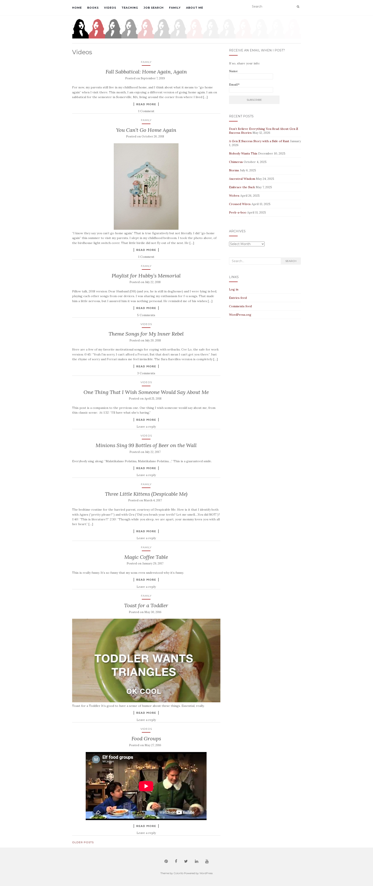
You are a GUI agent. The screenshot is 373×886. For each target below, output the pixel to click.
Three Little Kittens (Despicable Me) (146, 494)
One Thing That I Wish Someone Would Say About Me (146, 392)
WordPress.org (240, 315)
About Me (194, 7)
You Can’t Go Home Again (146, 130)
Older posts (83, 842)
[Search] (298, 6)
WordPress (206, 873)
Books (93, 7)
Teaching (130, 7)
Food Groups (146, 738)
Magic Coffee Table (146, 557)
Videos (110, 7)
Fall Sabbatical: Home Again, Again (146, 71)
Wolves (234, 196)
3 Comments (146, 373)
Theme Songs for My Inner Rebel (146, 333)
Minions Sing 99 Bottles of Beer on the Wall (146, 445)
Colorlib (178, 873)
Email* (234, 84)
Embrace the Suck (242, 187)
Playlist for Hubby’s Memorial (146, 275)
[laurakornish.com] (186, 29)
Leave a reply (146, 427)
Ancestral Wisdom (242, 179)
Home (77, 7)
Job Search (154, 7)
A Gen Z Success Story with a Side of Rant (259, 141)
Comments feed (240, 306)
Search (290, 261)
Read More (146, 104)
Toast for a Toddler (146, 605)
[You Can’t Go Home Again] (146, 186)
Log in (233, 289)
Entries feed (238, 298)
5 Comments (146, 315)
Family (175, 7)
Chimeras (236, 162)
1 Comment (146, 111)
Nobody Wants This (243, 153)
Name (233, 71)
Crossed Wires (240, 204)
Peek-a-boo (237, 212)
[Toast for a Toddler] (146, 660)
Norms (234, 170)
